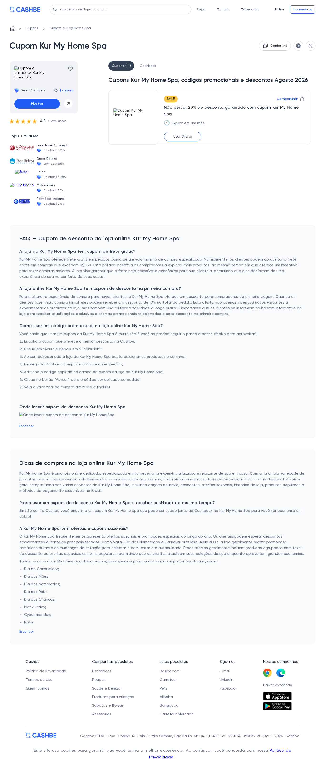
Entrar (279, 9)
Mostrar (37, 103)
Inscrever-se (302, 9)
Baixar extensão (277, 685)
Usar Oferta (182, 136)
